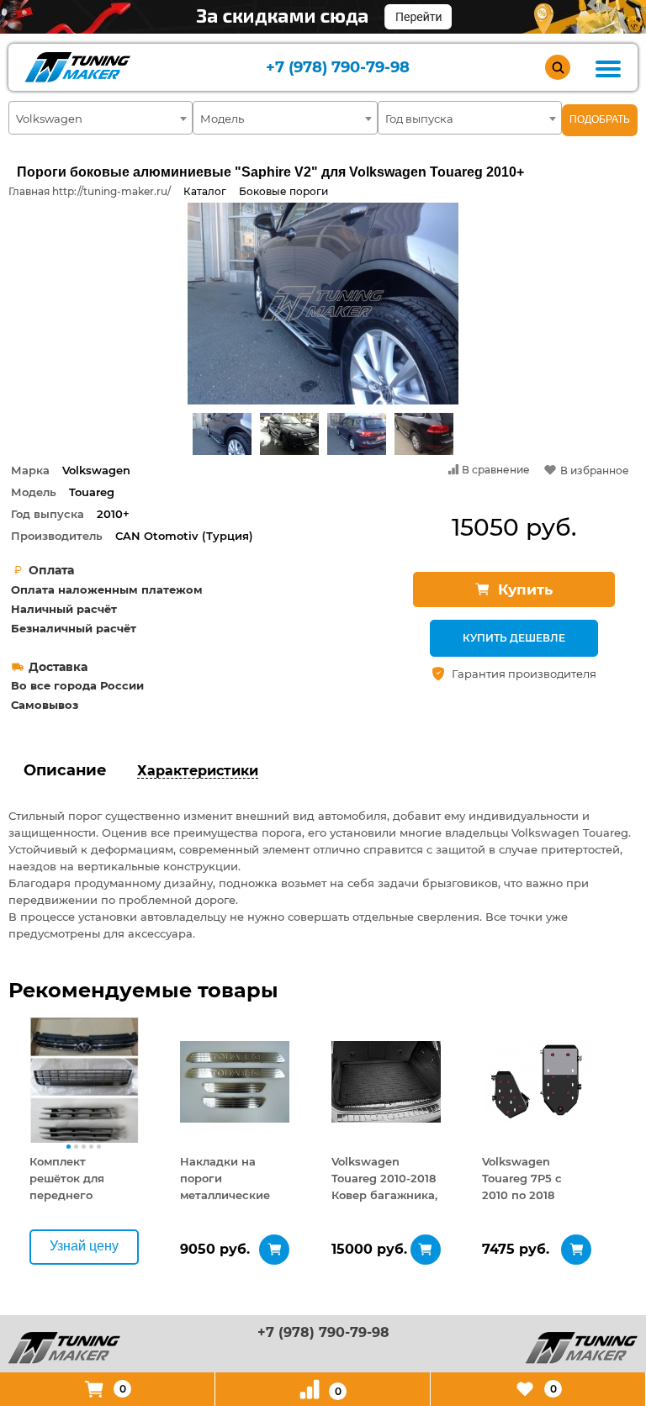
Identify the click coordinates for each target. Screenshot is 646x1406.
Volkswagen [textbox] (49, 118)
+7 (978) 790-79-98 (338, 68)
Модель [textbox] (222, 118)
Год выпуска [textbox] (419, 118)
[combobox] (100, 118)
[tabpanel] (84, 1081)
